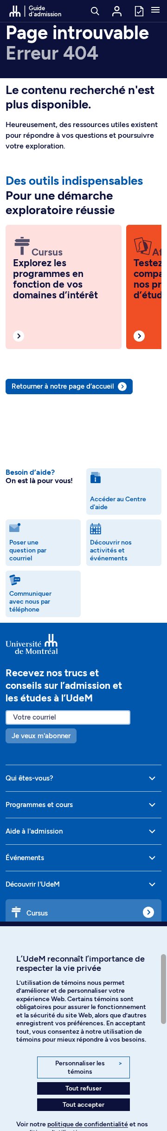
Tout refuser (83, 1088)
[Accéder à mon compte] (117, 11)
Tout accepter (83, 1105)
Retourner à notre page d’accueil (63, 386)
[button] (155, 10)
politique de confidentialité (87, 1124)
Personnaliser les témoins (88, 1067)
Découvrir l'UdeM (33, 884)
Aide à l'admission (34, 831)
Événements (25, 858)
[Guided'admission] (83, 644)
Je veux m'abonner (41, 736)
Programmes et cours (39, 804)
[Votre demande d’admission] (139, 10)
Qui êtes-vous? (29, 778)
